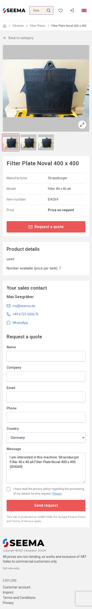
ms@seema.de (24, 306)
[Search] (48, 10)
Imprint (8, 592)
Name (11, 347)
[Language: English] (84, 10)
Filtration (18, 25)
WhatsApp (20, 323)
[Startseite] (4, 26)
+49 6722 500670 (25, 314)
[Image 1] (11, 142)
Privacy (57, 493)
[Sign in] (72, 10)
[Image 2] (28, 142)
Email (11, 388)
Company (14, 367)
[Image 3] (46, 142)
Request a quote (49, 226)
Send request (46, 505)
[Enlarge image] (46, 88)
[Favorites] (60, 10)
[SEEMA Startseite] (14, 10)
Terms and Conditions (19, 598)
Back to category (20, 38)
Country (13, 428)
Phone (12, 408)
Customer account (16, 587)
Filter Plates (37, 25)
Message (14, 449)
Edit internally (11, 568)
